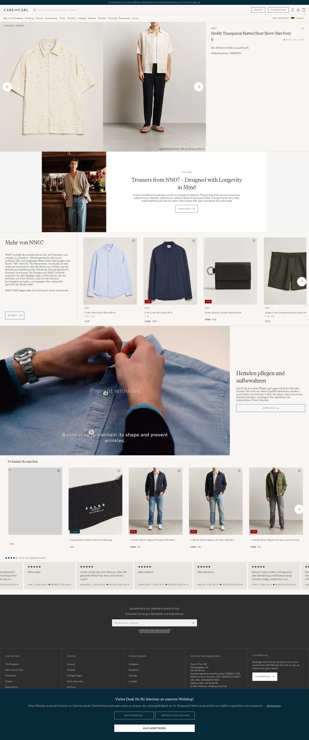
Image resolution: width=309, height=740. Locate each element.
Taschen (71, 18)
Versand (71, 664)
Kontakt (71, 669)
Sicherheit (10, 675)
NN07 (214, 28)
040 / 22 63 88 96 (208, 683)
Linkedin (133, 681)
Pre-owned (124, 18)
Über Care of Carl (14, 669)
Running (112, 18)
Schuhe (39, 18)
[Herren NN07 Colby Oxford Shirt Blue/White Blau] (110, 271)
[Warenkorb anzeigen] (303, 10)
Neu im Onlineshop (13, 18)
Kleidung (29, 18)
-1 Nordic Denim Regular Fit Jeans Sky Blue (212, 539)
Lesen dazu (184, 209)
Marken (92, 18)
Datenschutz (11, 687)
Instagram (134, 664)
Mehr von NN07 (24, 242)
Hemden (20, 26)
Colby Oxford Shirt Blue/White (100, 312)
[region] (154, 576)
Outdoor (102, 18)
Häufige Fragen (74, 675)
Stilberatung (278, 10)
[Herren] (35, 501)
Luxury (135, 18)
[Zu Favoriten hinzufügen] (132, 241)
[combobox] (300, 18)
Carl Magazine (281, 18)
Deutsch (300, 18)
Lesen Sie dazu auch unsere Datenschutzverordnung (154, 631)
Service (258, 10)
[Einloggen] (292, 10)
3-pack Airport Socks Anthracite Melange (91, 539)
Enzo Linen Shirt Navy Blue (158, 312)
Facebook (134, 669)
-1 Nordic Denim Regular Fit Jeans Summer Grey (274, 539)
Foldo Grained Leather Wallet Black (223, 312)
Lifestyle (82, 18)
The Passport (12, 664)
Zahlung (71, 687)
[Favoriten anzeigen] (298, 10)
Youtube (133, 675)
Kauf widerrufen (75, 681)
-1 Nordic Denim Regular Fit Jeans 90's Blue (152, 539)
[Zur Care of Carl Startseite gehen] (16, 10)
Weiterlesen (274, 705)
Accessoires (51, 18)
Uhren (62, 18)
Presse (8, 681)
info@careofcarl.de (217, 686)
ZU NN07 (13, 315)
